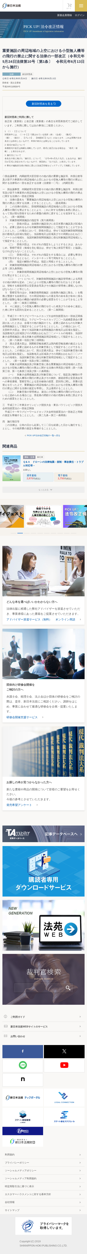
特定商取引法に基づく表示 (19, 1186)
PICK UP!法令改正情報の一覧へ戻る (43, 435)
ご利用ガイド (18, 1016)
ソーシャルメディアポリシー (20, 1170)
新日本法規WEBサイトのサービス (29, 1026)
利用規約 (10, 1154)
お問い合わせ (18, 1036)
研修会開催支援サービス (22, 717)
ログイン (80, 15)
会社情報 (10, 1202)
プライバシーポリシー (17, 1162)
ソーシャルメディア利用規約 (20, 1178)
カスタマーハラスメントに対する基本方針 (28, 1194)
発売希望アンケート (19, 805)
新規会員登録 (64, 15)
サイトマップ (12, 1210)
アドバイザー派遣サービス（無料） (29, 619)
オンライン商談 (65, 619)
